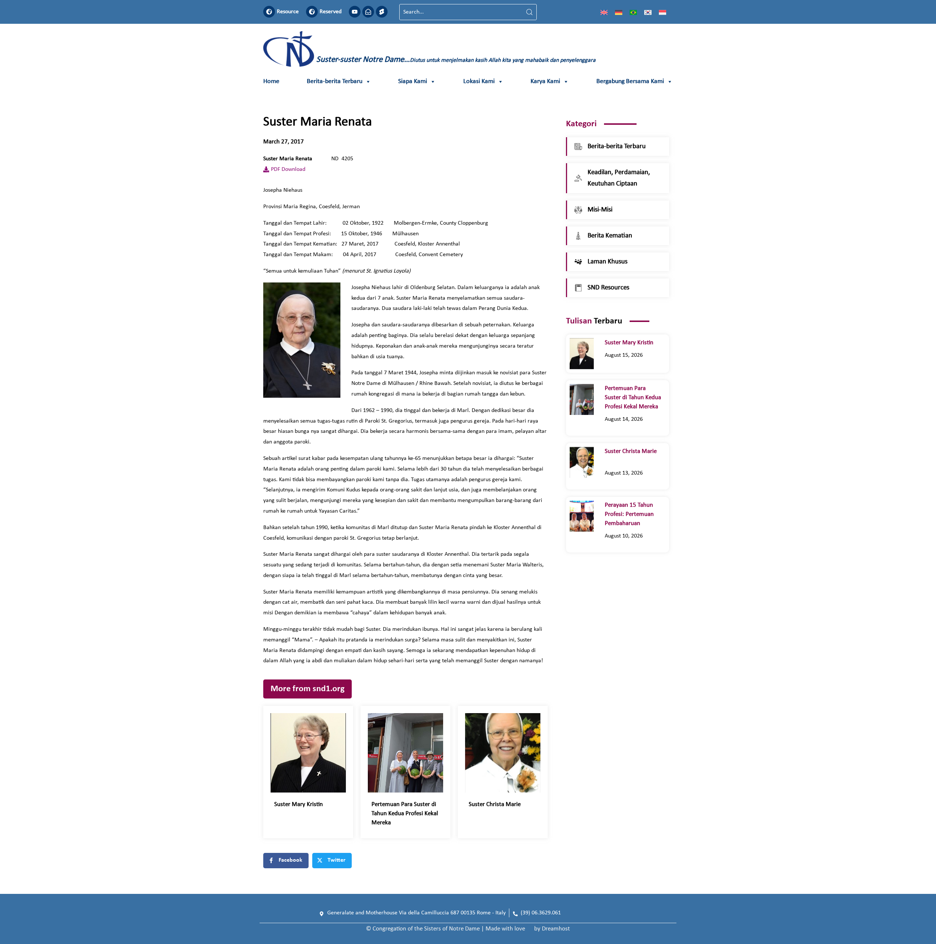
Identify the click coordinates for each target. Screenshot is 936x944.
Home (271, 81)
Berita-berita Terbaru (334, 81)
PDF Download (288, 169)
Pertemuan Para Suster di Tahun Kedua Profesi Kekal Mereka (404, 813)
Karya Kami (545, 81)
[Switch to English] (604, 12)
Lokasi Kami (479, 81)
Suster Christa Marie (499, 804)
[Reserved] (312, 12)
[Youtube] (355, 12)
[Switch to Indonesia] (662, 12)
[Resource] (269, 12)
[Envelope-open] (368, 12)
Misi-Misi (600, 209)
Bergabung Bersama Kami (630, 81)
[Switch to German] (618, 12)
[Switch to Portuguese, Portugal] (633, 12)
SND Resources (608, 287)
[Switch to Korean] (648, 12)
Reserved (330, 12)
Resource (288, 12)
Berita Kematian (610, 235)
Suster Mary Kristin (300, 804)
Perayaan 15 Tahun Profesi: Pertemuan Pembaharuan (629, 514)
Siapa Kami (412, 81)
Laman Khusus (607, 261)
